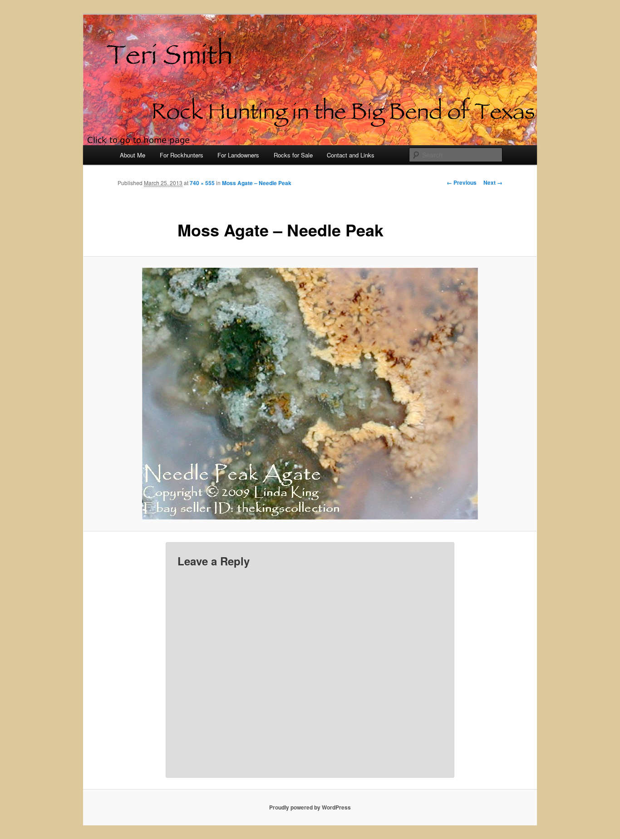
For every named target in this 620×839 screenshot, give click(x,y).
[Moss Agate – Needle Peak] (310, 394)
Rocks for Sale (293, 155)
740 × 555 (202, 183)
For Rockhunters (181, 155)
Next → (492, 182)
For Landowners (238, 155)
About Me (132, 155)
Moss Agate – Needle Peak (256, 183)
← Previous (462, 182)
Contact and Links (350, 155)
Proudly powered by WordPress (310, 807)
